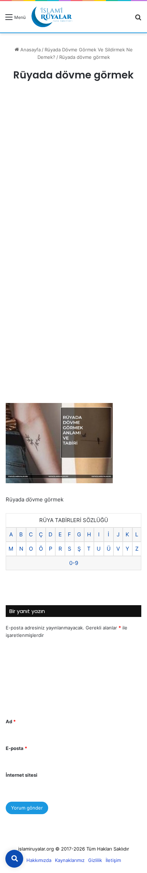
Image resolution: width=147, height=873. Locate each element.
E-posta (16, 748)
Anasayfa (30, 49)
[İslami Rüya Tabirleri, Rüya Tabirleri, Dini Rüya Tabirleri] (51, 16)
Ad (11, 721)
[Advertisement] (73, 170)
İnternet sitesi (21, 775)
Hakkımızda (38, 860)
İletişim (113, 860)
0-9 (73, 563)
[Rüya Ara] (138, 19)
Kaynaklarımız (70, 860)
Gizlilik (95, 860)
